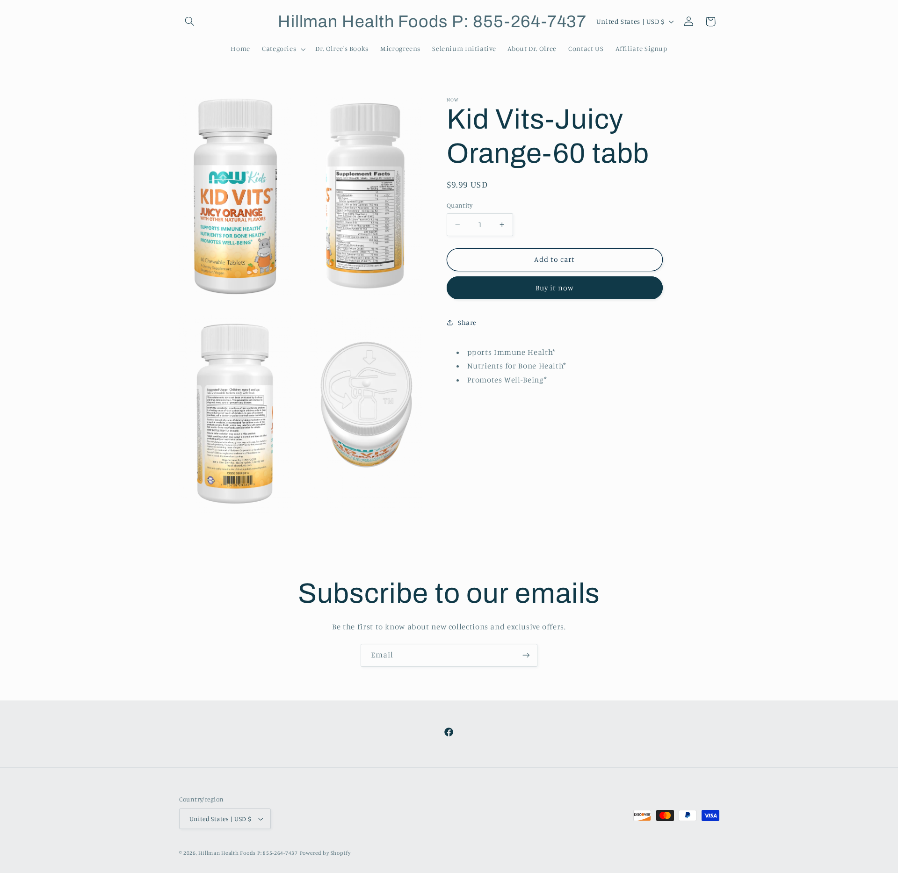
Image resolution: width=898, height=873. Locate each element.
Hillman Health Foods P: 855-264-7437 (247, 853)
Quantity (459, 205)
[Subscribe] (526, 655)
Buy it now (555, 287)
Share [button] (467, 322)
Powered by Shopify (325, 853)
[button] (190, 21)
